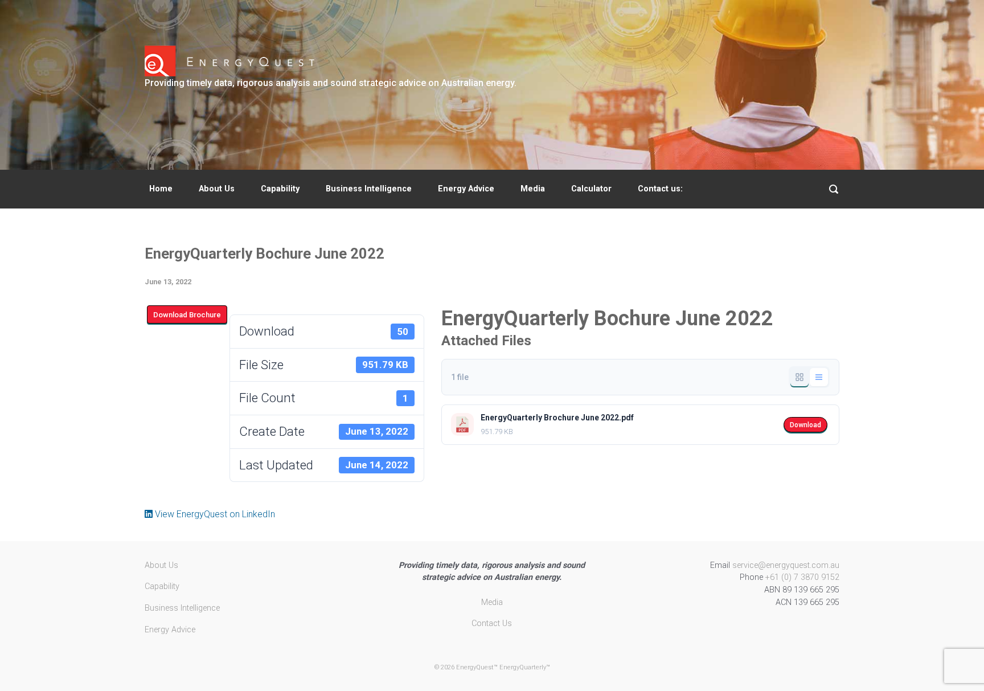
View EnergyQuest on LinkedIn (214, 514)
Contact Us (492, 623)
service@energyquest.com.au (785, 565)
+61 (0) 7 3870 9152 (802, 577)
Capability (280, 189)
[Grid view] (799, 377)
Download (805, 425)
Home (161, 189)
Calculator (591, 189)
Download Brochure (187, 314)
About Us (217, 189)
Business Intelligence (369, 189)
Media (532, 189)
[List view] (819, 377)
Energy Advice (466, 189)
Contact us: (660, 189)
